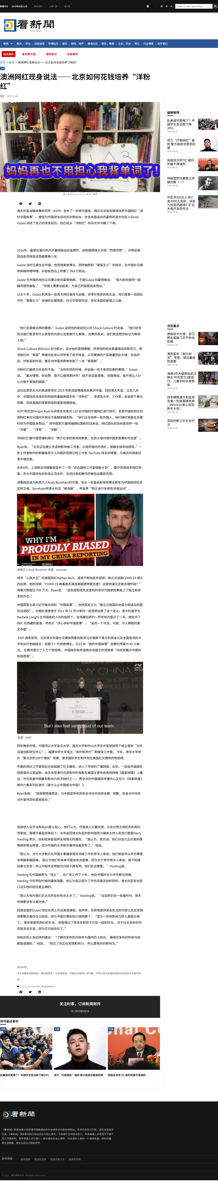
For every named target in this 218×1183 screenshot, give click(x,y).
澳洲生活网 (40, 1159)
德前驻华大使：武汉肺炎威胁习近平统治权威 (181, 337)
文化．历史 (124, 43)
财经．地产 (77, 43)
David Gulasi (25, 986)
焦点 (19, 43)
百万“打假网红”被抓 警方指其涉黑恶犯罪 (78, 1075)
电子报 (67, 6)
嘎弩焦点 (51, 54)
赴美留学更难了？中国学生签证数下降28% (24, 1075)
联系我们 (38, 6)
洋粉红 (38, 986)
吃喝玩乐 (53, 43)
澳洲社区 (93, 43)
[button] (21, 204)
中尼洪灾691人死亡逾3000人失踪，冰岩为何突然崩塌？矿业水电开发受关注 (181, 203)
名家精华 (72, 54)
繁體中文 (4, 6)
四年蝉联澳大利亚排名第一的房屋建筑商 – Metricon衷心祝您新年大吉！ (181, 403)
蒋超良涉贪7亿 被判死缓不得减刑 (127, 1075)
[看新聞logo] (29, 32)
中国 (3, 1029)
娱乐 (64, 43)
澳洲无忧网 (75, 1159)
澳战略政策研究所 (48, 986)
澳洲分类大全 (57, 1159)
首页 (2, 62)
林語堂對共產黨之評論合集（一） (181, 180)
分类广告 (53, 6)
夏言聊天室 (29, 54)
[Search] (215, 6)
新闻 (6, 43)
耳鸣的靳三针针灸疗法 (181, 422)
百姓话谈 (39, 43)
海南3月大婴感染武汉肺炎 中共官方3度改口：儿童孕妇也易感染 (181, 379)
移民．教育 (108, 43)
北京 (33, 986)
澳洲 (2, 68)
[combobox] (194, 6)
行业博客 (148, 43)
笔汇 (137, 43)
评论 (27, 43)
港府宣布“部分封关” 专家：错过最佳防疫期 (181, 357)
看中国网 (25, 1159)
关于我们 (162, 43)
